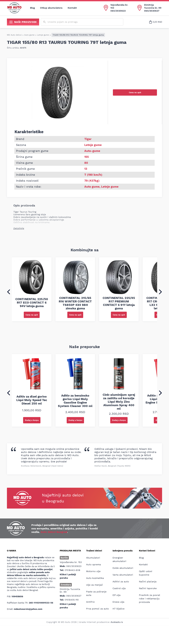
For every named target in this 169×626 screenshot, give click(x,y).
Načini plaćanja (147, 581)
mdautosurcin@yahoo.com (28, 609)
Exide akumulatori (123, 568)
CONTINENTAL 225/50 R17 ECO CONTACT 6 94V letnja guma (31, 302)
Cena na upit (135, 92)
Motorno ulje (93, 571)
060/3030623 (118, 10)
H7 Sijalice (118, 608)
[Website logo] (14, 8)
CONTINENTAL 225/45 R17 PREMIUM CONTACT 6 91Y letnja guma (119, 303)
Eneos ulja (118, 602)
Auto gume (29, 35)
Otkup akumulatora (51, 7)
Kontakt (72, 7)
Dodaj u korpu (32, 420)
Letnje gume (43, 35)
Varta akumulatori (123, 574)
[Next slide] (160, 291)
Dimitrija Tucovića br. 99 (152, 6)
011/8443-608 (72, 570)
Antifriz (90, 602)
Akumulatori (93, 557)
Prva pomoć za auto (97, 608)
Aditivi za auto (121, 581)
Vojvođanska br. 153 (119, 6)
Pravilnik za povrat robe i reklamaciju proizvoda (149, 598)
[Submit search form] (44, 22)
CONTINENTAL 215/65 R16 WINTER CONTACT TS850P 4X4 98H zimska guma (75, 303)
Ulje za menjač (94, 584)
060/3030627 (151, 10)
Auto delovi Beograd (54, 532)
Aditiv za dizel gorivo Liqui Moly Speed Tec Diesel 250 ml (31, 400)
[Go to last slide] (8, 291)
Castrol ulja (119, 588)
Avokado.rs (117, 622)
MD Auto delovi (14, 35)
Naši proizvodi (25, 21)
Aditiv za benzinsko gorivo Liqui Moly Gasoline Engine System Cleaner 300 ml (75, 401)
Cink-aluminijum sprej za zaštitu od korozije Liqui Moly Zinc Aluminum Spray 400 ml (119, 401)
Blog (32, 7)
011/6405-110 (72, 599)
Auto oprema (93, 564)
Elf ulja (116, 595)
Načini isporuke (148, 588)
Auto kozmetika (95, 578)
